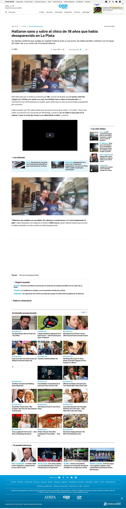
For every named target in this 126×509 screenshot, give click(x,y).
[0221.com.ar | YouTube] (116, 2)
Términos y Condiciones (44, 486)
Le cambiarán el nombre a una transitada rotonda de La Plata (39, 290)
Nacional (44, 482)
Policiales (49, 12)
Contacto (86, 486)
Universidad (58, 12)
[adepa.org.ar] (50, 497)
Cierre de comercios (40, 1)
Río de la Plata (29, 1)
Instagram (59, 477)
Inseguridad (19, 1)
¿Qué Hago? (86, 12)
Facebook (63, 477)
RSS (80, 486)
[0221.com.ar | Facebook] (110, 2)
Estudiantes (79, 1)
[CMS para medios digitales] (112, 504)
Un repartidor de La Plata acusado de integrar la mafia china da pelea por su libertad (49, 294)
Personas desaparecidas (29, 275)
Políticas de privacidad (60, 486)
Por (14, 49)
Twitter (67, 477)
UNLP (49, 1)
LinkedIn (76, 477)
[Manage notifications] (122, 498)
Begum (96, 482)
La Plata (41, 12)
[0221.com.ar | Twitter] (113, 2)
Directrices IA (73, 486)
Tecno (102, 482)
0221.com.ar (15, 26)
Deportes (64, 482)
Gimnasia (87, 1)
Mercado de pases (69, 1)
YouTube (72, 477)
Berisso (50, 482)
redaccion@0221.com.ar (64, 492)
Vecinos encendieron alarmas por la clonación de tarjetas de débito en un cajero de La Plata (48, 286)
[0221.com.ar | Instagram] (106, 2)
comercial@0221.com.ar (80, 492)
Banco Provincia (57, 1)
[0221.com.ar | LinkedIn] (120, 2)
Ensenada (57, 482)
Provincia (37, 482)
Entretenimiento (110, 482)
